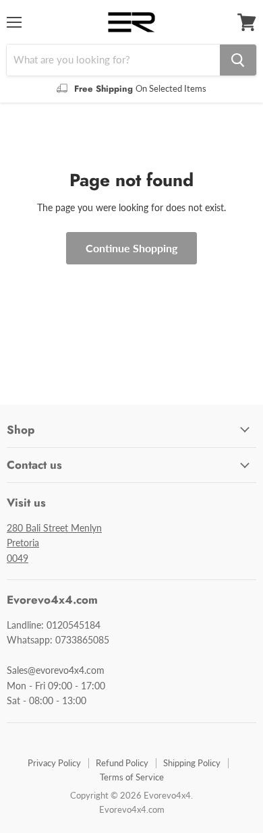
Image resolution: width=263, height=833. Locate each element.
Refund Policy (122, 762)
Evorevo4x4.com (132, 809)
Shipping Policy (192, 762)
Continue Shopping (131, 247)
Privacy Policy (54, 762)
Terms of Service (132, 777)
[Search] (238, 60)
